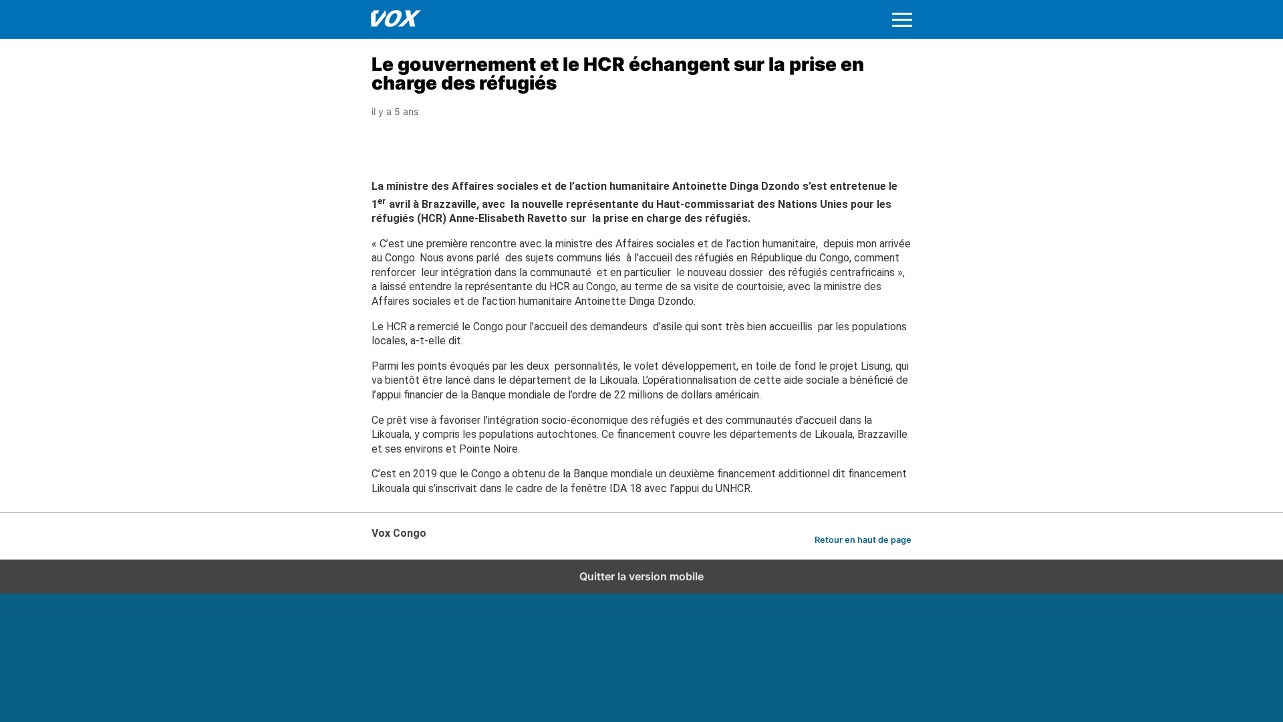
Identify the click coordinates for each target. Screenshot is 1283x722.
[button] (902, 20)
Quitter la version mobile (641, 576)
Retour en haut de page (863, 540)
